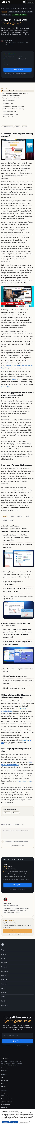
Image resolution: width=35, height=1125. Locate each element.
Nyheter (3, 1086)
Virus (2, 1077)
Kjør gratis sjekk (17, 1041)
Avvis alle (14, 1122)
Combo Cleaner (6, 387)
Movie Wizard (16, 365)
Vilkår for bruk (5, 1096)
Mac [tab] (12, 516)
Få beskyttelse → (17, 885)
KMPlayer (8, 365)
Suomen (4, 984)
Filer (2, 1083)
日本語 (3, 997)
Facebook (4, 1070)
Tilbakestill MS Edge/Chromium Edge (13, 106)
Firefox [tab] (27, 516)
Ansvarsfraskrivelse (6, 1101)
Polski (3, 958)
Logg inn (30, 2)
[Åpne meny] (24, 2)
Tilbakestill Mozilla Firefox (10, 111)
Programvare (4, 1080)
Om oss (3, 1093)
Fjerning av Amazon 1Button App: (11, 98)
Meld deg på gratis (17, 931)
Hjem (2, 8)
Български (4, 1005)
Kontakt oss (4, 1107)
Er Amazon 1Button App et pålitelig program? (14, 91)
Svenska (4, 979)
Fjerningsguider (11, 8)
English (3, 950)
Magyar (3, 992)
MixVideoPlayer (27, 365)
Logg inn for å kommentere (17, 845)
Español (3, 975)
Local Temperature (7, 368)
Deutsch (4, 962)
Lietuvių (3, 954)
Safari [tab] (11, 520)
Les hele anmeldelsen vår (17, 889)
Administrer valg (24, 1122)
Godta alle (5, 1122)
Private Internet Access (24, 781)
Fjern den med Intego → (17, 69)
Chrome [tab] (5, 520)
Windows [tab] (5, 516)
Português (4, 971)
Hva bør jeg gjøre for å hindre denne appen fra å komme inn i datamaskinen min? (15, 94)
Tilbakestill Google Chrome (10, 114)
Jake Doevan (8, 40)
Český (3, 988)
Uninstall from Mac (8, 103)
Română (4, 1001)
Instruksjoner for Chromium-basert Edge (13, 108)
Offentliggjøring (5, 1104)
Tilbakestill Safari (8, 117)
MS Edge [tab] (19, 516)
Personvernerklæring (6, 1098)
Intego (14, 379)
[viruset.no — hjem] (7, 2)
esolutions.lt (10, 1068)
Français (4, 967)
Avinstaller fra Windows (9, 100)
